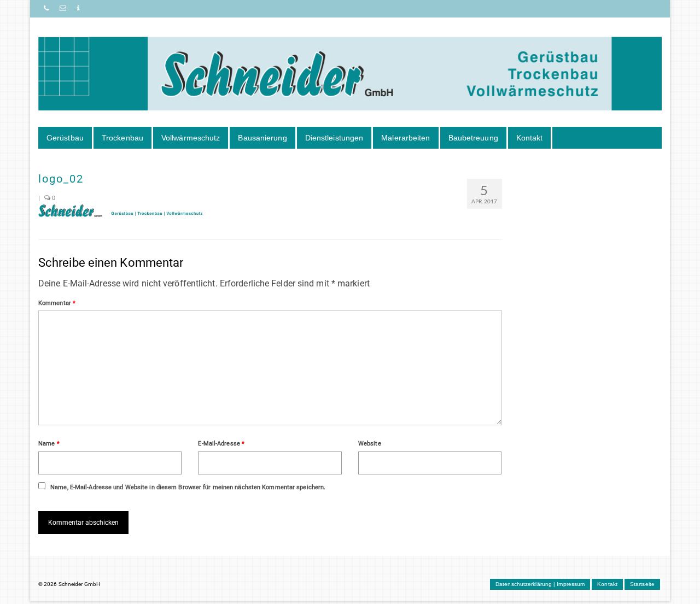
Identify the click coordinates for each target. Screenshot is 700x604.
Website (369, 443)
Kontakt (529, 137)
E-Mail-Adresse (221, 443)
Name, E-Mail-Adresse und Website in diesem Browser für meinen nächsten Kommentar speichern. (187, 487)
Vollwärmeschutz (190, 137)
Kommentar (56, 303)
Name (49, 443)
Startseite (642, 584)
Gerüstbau (65, 137)
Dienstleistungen (334, 137)
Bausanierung (262, 137)
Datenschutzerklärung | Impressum (540, 584)
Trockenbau (122, 137)
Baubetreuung (473, 137)
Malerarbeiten (405, 137)
